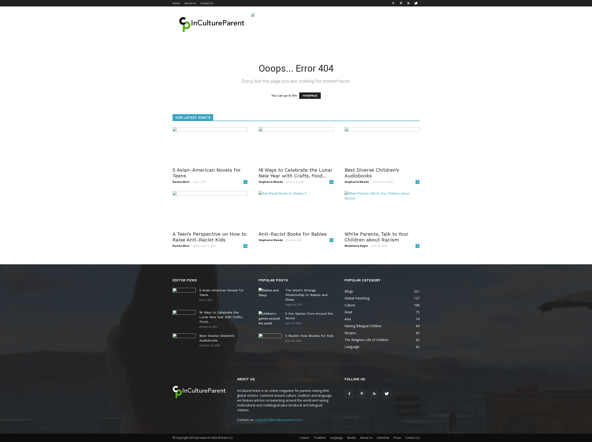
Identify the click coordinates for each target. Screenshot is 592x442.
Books (351, 438)
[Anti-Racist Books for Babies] (296, 209)
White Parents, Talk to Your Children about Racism (377, 237)
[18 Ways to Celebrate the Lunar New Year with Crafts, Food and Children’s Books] (296, 145)
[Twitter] (416, 3)
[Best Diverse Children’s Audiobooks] (382, 145)
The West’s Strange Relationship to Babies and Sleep (306, 294)
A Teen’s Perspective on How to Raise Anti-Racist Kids (210, 237)
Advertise (383, 438)
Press (397, 438)
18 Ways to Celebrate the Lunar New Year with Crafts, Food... (296, 173)
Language (336, 438)
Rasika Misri (181, 181)
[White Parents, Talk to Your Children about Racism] (382, 209)
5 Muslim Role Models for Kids (309, 336)
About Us (190, 3)
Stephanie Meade (271, 181)
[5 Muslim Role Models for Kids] (270, 341)
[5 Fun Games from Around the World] (270, 319)
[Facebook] (393, 3)
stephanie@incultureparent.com (278, 420)
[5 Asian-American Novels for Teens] (210, 145)
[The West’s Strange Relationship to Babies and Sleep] (270, 296)
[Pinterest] (400, 3)
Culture (304, 438)
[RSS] (408, 3)
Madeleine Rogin (356, 245)
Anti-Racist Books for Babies (293, 234)
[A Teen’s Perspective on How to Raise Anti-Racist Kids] (210, 209)
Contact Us (206, 3)
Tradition (320, 438)
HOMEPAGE (310, 95)
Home (176, 3)
